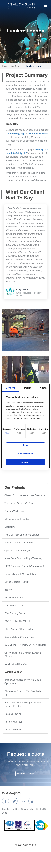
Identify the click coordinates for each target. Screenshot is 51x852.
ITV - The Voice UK (14, 605)
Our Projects (16, 66)
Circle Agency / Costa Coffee (19, 629)
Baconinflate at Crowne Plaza (19, 636)
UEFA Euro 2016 (13, 729)
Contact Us (41, 809)
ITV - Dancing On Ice (14, 613)
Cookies (15, 809)
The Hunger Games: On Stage (19, 503)
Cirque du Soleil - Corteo (16, 518)
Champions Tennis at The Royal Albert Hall (23, 692)
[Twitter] (14, 801)
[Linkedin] (23, 801)
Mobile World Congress (16, 664)
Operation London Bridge (17, 550)
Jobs (4, 812)
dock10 (8, 589)
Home (5, 66)
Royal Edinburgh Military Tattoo (20, 574)
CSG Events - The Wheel (17, 621)
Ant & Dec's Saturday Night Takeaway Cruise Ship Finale (23, 704)
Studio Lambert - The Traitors (19, 542)
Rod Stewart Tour (13, 721)
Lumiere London (13, 671)
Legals (5, 809)
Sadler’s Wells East (14, 511)
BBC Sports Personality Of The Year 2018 (25, 644)
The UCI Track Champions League (21, 534)
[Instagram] (31, 801)
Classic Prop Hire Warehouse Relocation (25, 495)
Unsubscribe (27, 809)
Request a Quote (25, 773)
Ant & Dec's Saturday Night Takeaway (23, 558)
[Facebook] (5, 801)
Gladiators (9, 526)
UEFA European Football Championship (24, 566)
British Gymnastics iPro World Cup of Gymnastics (23, 681)
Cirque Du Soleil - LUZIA (16, 581)
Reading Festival (13, 713)
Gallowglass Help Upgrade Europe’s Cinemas (22, 654)
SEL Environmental (14, 597)
